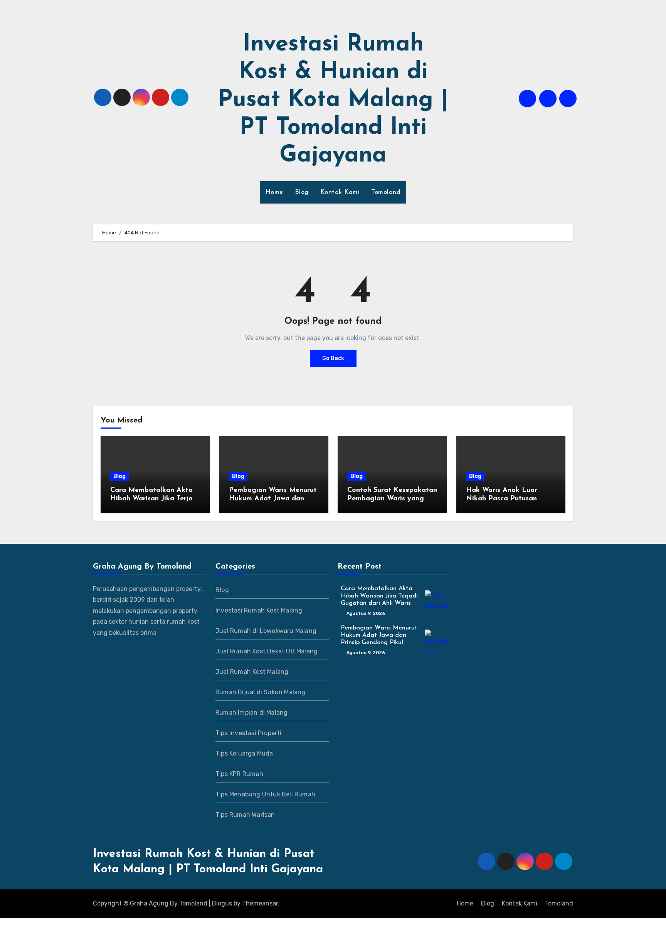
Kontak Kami (340, 192)
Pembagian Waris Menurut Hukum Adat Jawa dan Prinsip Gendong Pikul (273, 498)
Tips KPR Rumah (239, 774)
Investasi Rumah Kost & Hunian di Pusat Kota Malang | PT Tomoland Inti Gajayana (333, 100)
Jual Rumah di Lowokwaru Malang (265, 630)
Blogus (222, 903)
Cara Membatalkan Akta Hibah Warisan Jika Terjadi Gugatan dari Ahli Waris (154, 498)
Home (274, 192)
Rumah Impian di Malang (251, 712)
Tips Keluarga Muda (244, 753)
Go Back (333, 358)
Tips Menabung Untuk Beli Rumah (265, 794)
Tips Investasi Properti (248, 733)
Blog (302, 192)
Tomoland (385, 192)
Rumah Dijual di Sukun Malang (260, 692)
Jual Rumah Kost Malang (251, 671)
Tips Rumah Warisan (245, 814)
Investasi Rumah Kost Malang (258, 610)
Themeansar (260, 903)
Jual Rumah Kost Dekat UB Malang (266, 651)
